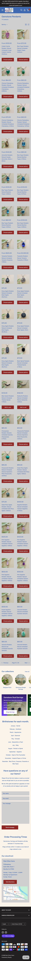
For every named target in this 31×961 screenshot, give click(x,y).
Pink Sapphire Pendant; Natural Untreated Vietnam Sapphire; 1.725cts (22, 542)
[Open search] (21, 10)
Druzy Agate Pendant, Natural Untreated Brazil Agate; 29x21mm (8, 294)
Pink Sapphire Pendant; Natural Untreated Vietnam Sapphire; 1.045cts (7, 542)
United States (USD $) (16, 924)
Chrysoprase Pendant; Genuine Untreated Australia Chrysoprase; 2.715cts (7, 435)
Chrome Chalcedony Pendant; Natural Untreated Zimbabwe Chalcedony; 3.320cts (23, 87)
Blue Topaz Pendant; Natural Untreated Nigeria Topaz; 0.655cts (23, 49)
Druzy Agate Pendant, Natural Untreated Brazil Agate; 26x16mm (8, 329)
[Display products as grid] (26, 24)
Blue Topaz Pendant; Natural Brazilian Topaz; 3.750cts (23, 157)
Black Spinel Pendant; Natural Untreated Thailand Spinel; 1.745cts (8, 399)
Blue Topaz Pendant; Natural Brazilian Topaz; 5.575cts (23, 192)
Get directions (10, 882)
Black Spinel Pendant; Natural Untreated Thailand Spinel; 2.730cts (23, 364)
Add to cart (8, 407)
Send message (10, 827)
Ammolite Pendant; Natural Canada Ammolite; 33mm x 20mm (7, 158)
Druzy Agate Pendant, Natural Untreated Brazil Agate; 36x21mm (8, 364)
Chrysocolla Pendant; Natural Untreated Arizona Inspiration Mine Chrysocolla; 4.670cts (8, 471)
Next (26, 663)
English (4, 924)
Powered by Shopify (7, 957)
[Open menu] (2, 10)
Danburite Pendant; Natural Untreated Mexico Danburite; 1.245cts (22, 399)
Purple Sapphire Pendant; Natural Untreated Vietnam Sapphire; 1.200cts (7, 612)
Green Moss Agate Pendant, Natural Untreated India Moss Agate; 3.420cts (8, 507)
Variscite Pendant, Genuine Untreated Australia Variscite (22, 611)
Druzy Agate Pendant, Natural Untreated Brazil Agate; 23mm (23, 328)
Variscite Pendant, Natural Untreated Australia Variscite (22, 646)
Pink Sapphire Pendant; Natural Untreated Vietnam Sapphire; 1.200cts (22, 577)
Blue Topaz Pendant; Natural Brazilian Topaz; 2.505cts (7, 225)
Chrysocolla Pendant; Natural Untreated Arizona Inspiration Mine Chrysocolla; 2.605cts (23, 435)
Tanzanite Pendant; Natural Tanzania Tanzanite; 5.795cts (22, 258)
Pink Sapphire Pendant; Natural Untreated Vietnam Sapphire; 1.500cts (7, 577)
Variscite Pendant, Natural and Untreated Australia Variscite (7, 647)
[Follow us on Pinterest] (6, 932)
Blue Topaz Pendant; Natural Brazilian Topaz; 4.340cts (7, 192)
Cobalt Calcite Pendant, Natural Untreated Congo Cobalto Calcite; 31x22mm (6, 50)
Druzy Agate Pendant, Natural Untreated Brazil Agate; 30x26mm (23, 294)
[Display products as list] (28, 24)
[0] (28, 10)
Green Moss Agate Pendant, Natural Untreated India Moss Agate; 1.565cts (23, 471)
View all (27, 671)
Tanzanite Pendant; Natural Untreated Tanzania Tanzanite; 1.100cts (7, 259)
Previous (5, 663)
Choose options (7, 59)
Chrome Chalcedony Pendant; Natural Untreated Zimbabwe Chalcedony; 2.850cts (8, 87)
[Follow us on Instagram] (3, 932)
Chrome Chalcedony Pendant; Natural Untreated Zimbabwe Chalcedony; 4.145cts (8, 123)
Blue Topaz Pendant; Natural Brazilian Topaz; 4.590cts (23, 225)
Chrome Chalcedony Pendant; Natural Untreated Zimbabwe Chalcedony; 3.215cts (23, 123)
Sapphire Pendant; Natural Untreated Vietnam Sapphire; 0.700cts (22, 507)
